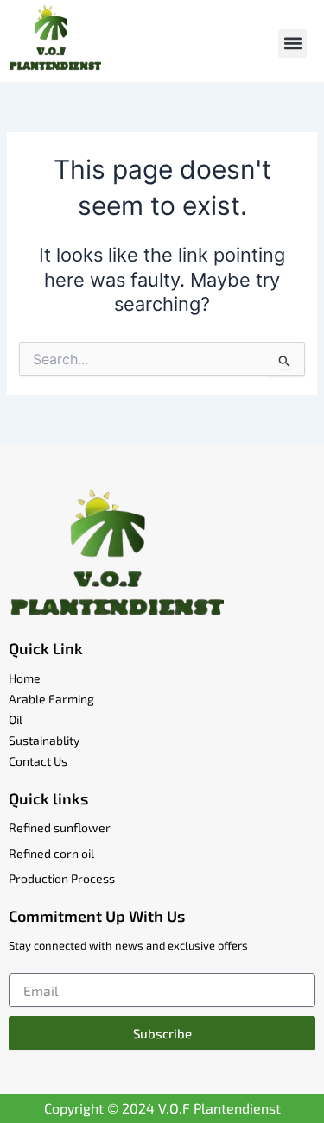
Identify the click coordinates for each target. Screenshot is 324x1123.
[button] (292, 43)
